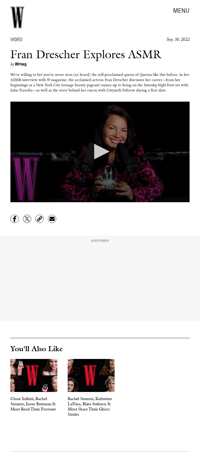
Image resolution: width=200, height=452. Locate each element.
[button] (100, 151)
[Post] (27, 219)
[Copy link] (39, 219)
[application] (100, 152)
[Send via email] (52, 219)
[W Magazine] (17, 17)
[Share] (14, 219)
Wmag (21, 63)
